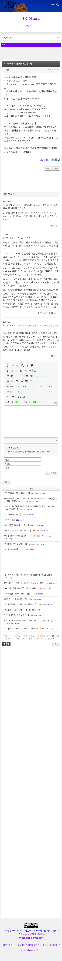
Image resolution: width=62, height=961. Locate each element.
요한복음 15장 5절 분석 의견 (14, 615)
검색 (4, 644)
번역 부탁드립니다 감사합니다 (15, 493)
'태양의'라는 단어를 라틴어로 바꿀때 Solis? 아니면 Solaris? (27, 575)
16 (23, 639)
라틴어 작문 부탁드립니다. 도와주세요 (18, 604)
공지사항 (21, 945)
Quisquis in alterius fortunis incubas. (19, 628)
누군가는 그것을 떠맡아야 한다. (15, 530)
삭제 (55, 313)
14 (13, 639)
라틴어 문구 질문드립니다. (13, 610)
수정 (48, 168)
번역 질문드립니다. (10, 514)
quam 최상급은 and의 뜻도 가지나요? (18, 588)
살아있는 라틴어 (7, 945)
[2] (30, 530)
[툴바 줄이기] (55, 403)
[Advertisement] (31, 55)
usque (16, 205)
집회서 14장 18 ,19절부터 (13, 599)
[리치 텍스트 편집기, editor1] (31, 421)
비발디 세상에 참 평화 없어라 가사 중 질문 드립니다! (24, 536)
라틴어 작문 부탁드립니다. (13, 544)
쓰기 (56, 644)
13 (9, 639)
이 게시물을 (44, 160)
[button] (7, 365)
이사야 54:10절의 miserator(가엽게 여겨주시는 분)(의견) (26, 621)
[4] (8, 520)
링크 (38, 950)
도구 (44, 945)
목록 (56, 168)
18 (32, 639)
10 (48, 636)
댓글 (55, 226)
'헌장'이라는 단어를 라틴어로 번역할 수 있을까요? (23, 583)
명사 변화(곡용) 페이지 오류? (14, 525)
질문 (5, 520)
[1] (29, 493)
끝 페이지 (49, 639)
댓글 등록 (52, 473)
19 (36, 639)
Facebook (56, 159)
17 (27, 639)
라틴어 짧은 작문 (10, 549)
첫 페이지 (9, 636)
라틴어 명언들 (33, 945)
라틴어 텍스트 (55, 945)
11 (53, 636)
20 (41, 639)
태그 (8, 644)
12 (57, 636)
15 (18, 639)
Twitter (53, 159)
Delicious (59, 159)
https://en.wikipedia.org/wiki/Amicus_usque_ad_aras (31, 325)
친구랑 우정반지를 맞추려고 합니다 (18, 64)
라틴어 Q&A (31, 19)
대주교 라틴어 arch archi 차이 (15, 594)
